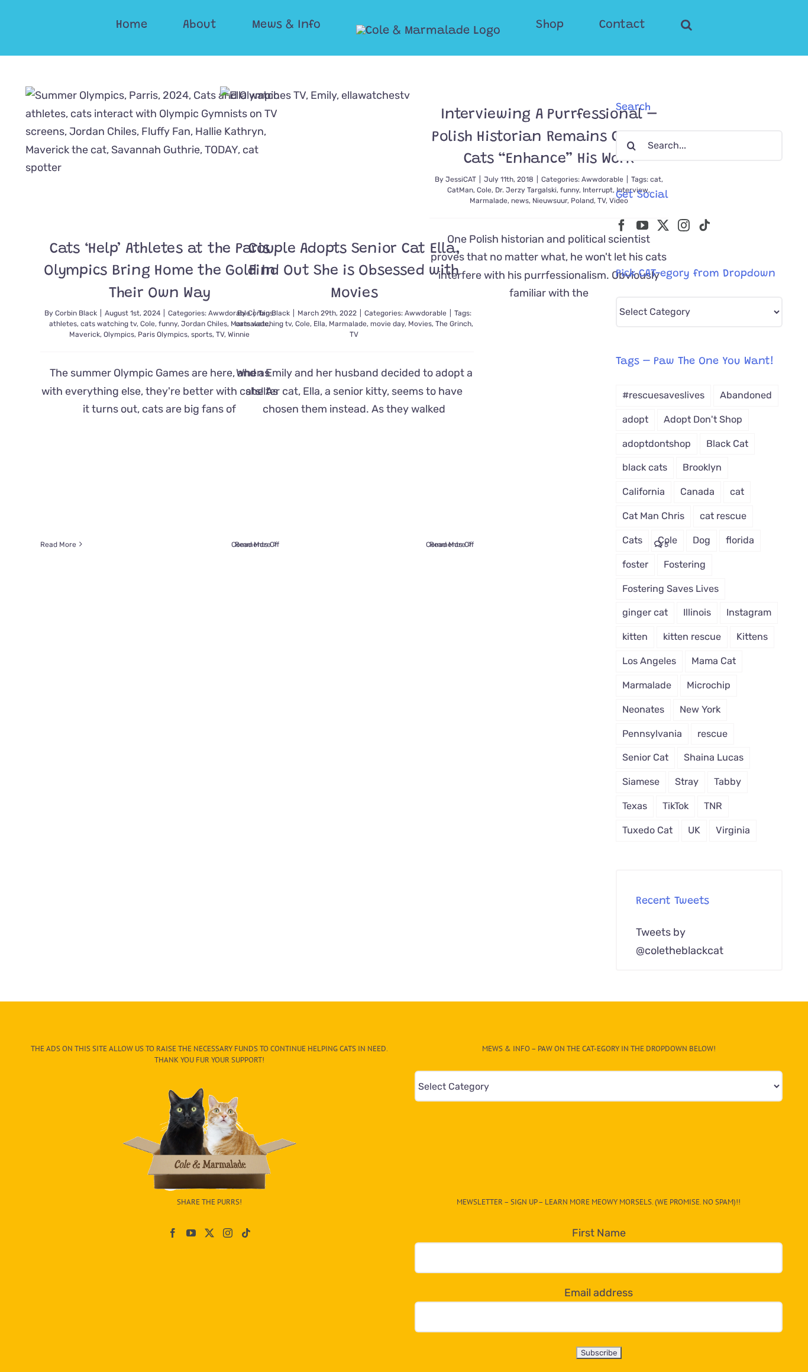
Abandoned (746, 395)
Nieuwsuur (549, 201)
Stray (687, 781)
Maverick (84, 334)
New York (700, 709)
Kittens (752, 636)
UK (694, 830)
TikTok (675, 805)
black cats (644, 467)
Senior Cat (645, 757)
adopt (635, 419)
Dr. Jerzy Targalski (526, 190)
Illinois (697, 612)
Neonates (643, 709)
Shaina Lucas (714, 757)
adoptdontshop (656, 443)
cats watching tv (108, 324)
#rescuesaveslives (663, 395)
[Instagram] (684, 225)
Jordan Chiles (204, 324)
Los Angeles (649, 660)
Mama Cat (713, 660)
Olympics (119, 334)
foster (635, 564)
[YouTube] (642, 225)
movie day (387, 324)
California (643, 491)
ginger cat (645, 612)
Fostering (685, 564)
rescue (712, 733)
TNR (713, 805)
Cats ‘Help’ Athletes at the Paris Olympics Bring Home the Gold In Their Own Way (159, 271)
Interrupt (598, 190)
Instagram (748, 612)
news (520, 201)
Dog (701, 540)
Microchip (709, 685)
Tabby (727, 781)
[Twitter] (663, 225)
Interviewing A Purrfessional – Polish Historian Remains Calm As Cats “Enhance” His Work (549, 137)
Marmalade (348, 324)
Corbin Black (76, 313)
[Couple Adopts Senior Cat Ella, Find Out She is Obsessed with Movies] (354, 153)
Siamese (641, 781)
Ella (319, 324)
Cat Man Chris (653, 515)
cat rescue (723, 515)
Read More (58, 544)
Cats (632, 540)
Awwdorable (602, 179)
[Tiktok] (704, 225)
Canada (697, 491)
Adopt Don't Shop (703, 419)
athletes (63, 324)
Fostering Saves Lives (670, 588)
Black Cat (727, 443)
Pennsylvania (652, 733)
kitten (635, 636)
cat (655, 179)
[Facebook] (622, 225)
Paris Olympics (163, 334)
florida (740, 540)
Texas (634, 805)
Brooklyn (702, 467)
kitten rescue (692, 636)
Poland (582, 201)
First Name (599, 1232)
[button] (639, 25)
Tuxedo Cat (647, 830)
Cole (147, 324)
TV (354, 334)
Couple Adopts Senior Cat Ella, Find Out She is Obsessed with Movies (354, 271)
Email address (598, 1292)
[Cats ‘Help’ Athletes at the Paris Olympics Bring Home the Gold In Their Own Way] (159, 153)
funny (168, 324)
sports (201, 334)
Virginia (733, 830)
